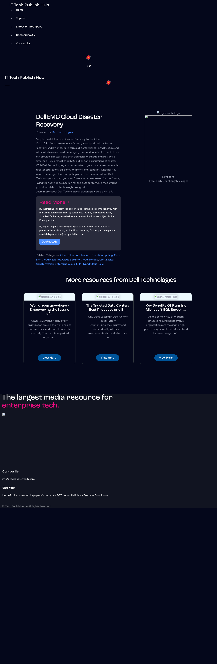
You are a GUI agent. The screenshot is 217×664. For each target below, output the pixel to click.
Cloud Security (71, 259)
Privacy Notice (64, 230)
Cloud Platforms (51, 259)
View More (49, 357)
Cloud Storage (89, 259)
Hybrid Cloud (89, 263)
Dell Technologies (62, 132)
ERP (78, 263)
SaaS (101, 263)
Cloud (63, 255)
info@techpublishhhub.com (18, 478)
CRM (102, 259)
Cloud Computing (102, 255)
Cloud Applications (79, 255)
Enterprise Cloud (65, 263)
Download (49, 241)
